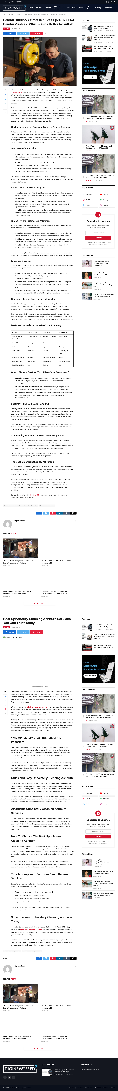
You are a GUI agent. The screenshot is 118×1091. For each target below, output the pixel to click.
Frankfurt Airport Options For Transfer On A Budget (103, 27)
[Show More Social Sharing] (45, 33)
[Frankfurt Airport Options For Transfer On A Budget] (87, 28)
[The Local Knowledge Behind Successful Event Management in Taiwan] (20, 548)
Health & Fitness (57, 8)
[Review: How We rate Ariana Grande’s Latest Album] (87, 275)
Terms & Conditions (109, 1087)
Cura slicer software (10, 506)
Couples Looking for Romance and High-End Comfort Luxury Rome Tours (104, 37)
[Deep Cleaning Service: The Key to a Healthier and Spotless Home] (20, 579)
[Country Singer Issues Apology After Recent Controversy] (87, 263)
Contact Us (80, 1087)
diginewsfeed (19, 521)
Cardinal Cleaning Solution (12, 951)
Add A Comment (39, 603)
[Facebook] (5, 95)
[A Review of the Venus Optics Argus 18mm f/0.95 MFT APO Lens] (98, 163)
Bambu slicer (17, 92)
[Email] (5, 111)
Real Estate (88, 8)
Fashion (48, 8)
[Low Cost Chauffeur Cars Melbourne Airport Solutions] (87, 48)
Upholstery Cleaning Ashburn (32, 951)
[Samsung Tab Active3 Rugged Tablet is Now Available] (87, 296)
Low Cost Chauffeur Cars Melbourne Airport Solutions (103, 47)
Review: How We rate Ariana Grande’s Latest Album (103, 274)
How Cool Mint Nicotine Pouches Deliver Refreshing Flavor (56, 562)
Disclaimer (98, 1087)
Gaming (98, 8)
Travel (80, 8)
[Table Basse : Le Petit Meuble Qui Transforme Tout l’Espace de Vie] (58, 579)
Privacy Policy (97, 244)
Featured (88, 150)
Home (31, 8)
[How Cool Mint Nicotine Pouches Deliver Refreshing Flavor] (58, 548)
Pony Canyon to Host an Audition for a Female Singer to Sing (103, 285)
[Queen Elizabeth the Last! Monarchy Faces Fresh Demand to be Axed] (98, 104)
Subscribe (109, 8)
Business (39, 8)
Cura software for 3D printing (28, 506)
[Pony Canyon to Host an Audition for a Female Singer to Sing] (87, 285)
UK (86, 121)
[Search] (114, 2)
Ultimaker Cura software (46, 506)
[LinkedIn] (5, 103)
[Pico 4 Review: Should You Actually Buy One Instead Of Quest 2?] (98, 134)
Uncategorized (90, 180)
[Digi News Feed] (14, 8)
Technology (71, 8)
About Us (71, 1087)
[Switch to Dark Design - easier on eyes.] (112, 2)
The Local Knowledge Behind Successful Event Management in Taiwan (18, 562)
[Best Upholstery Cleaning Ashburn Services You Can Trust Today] (40, 660)
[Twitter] (5, 99)
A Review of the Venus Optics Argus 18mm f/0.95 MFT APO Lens (100, 177)
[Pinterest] (5, 107)
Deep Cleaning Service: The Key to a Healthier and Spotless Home (17, 592)
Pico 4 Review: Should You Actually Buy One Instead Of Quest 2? (99, 147)
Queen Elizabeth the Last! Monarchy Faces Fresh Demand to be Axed (99, 118)
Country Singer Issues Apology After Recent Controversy (101, 263)
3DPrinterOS (34, 495)
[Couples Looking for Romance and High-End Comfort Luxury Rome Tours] (87, 37)
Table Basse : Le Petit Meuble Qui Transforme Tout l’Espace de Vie (54, 592)
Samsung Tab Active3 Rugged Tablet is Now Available (103, 295)
